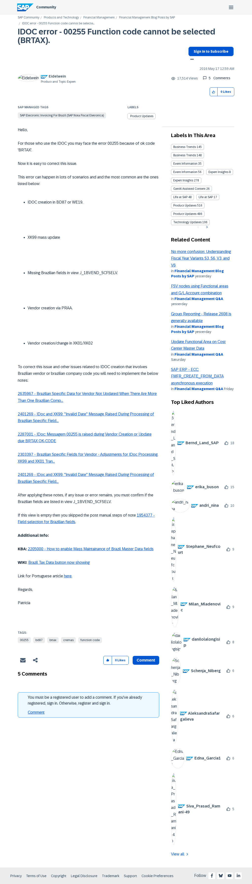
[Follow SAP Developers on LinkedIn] (238, 876)
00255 (24, 640)
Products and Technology (61, 17)
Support (130, 876)
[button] (214, 92)
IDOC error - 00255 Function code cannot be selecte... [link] (58, 23)
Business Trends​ (184, 155)
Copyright (58, 876)
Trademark (110, 876)
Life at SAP (180, 197)
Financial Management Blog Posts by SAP (147, 17)
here (68, 576)
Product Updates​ (184, 214)
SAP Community (28, 17)
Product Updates (141, 116)
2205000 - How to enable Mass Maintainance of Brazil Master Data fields (91, 549)
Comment (36, 712)
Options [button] (191, 59)
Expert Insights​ (183, 180)
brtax (52, 640)
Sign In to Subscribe (211, 51)
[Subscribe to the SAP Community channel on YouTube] (230, 876)
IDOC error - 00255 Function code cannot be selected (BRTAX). (116, 36)
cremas (68, 640)
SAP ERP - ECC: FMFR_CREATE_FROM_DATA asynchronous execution (197, 376)
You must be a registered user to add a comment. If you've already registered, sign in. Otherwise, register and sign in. (85, 700)
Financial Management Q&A (198, 299)
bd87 (39, 640)
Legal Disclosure (84, 876)
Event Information (185, 163)
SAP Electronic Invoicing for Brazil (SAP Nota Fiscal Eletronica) (62, 115)
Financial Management (99, 17)
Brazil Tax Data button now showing (59, 562)
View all (177, 854)
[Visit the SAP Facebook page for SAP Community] (212, 876)
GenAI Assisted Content (189, 188)
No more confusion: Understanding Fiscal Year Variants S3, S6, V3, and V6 (201, 258)
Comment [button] (146, 660)
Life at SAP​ (206, 197)
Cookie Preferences (157, 876)
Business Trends (184, 147)
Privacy (16, 876)
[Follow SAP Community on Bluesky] (221, 876)
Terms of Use (36, 876)
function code (90, 640)
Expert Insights (218, 172)
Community (46, 7)
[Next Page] (206, 227)
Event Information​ (185, 172)
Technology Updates (187, 222)
